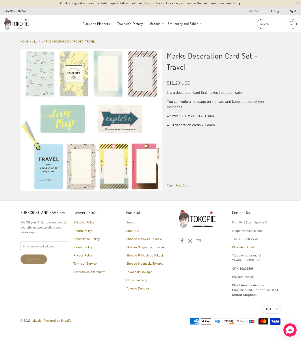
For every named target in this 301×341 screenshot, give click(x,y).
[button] (290, 330)
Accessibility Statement (89, 272)
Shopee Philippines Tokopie (145, 255)
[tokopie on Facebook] (182, 241)
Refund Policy (83, 247)
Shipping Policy (84, 222)
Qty (170, 134)
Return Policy (82, 230)
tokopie (37, 320)
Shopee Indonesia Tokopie (144, 263)
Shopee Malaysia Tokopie (144, 239)
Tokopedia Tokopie (139, 272)
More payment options (248, 166)
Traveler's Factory (130, 24)
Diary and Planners (96, 24)
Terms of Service (85, 263)
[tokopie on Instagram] (190, 241)
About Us (132, 230)
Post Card (182, 185)
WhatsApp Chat (243, 247)
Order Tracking (136, 280)
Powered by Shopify (57, 320)
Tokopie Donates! (138, 288)
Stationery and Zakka (183, 24)
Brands (155, 24)
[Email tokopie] (198, 241)
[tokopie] (16, 24)
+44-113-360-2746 (16, 11)
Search (131, 222)
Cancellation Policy (86, 239)
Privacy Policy (83, 255)
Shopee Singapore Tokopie (145, 247)
